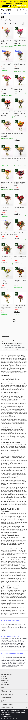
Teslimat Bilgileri (5, 680)
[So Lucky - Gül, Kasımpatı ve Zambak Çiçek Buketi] (7, 273)
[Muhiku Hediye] (1, 13)
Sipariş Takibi (4, 678)
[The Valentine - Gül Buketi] (20, 200)
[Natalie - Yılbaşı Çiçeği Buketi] (20, 225)
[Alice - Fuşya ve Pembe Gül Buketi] (20, 33)
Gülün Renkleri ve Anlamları (11, 342)
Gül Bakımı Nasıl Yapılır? (10, 340)
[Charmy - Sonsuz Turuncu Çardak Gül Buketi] (7, 298)
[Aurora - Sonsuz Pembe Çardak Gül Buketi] (20, 298)
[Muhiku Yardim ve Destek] (21, 10)
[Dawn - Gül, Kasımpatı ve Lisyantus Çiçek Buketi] (20, 104)
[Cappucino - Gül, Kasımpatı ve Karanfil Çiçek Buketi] (7, 200)
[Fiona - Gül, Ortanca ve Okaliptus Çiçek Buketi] (20, 56)
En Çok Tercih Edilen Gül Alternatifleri (13, 343)
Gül (13, 19)
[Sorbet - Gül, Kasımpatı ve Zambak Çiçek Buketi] (7, 225)
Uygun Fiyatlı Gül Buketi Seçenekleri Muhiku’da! (15, 349)
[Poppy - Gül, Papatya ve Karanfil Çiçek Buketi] (7, 126)
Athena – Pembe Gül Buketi (13, 345)
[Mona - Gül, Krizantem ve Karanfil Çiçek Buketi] (20, 249)
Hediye (5, 19)
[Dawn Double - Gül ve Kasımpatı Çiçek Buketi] (20, 151)
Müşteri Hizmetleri (5, 684)
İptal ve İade (4, 682)
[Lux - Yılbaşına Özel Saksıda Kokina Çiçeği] (7, 249)
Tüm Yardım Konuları (6, 674)
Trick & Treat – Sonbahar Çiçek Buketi (16, 347)
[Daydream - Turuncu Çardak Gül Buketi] (7, 56)
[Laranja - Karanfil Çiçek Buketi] (7, 175)
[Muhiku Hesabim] (23, 10)
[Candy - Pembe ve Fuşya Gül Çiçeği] (7, 81)
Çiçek (9, 19)
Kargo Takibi (4, 676)
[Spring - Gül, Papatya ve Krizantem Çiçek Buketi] (7, 151)
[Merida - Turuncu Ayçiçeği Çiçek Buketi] (20, 126)
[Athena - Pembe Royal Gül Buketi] (7, 33)
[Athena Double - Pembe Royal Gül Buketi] (20, 81)
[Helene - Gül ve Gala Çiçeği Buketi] (7, 104)
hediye (2, 593)
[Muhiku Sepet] (26, 10)
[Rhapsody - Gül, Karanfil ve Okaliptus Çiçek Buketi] (20, 175)
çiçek (10, 383)
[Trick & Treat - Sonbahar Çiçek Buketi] (20, 273)
